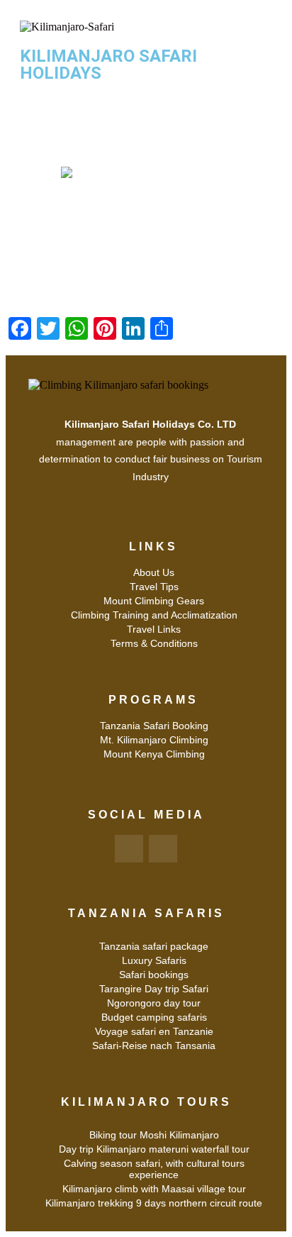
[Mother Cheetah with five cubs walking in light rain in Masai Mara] (146, 223)
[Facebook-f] (129, 849)
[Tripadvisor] (163, 849)
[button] (146, 109)
